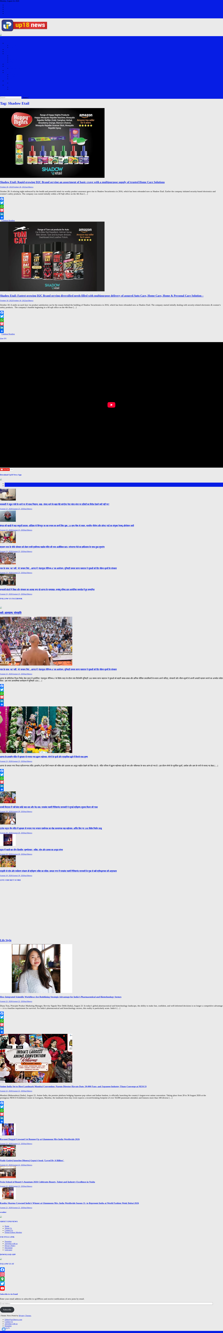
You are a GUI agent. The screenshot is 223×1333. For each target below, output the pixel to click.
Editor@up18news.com (13, 5)
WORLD (12, 56)
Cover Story (13, 45)
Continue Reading (8, 220)
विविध (11, 62)
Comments (9, 486)
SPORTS (8, 70)
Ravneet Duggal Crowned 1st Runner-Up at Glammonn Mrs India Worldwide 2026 (40, 1139)
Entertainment (10, 72)
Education (13, 87)
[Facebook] (111, 199)
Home (7, 1226)
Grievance (8, 1250)
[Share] (111, 218)
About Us (8, 1228)
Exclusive (8, 43)
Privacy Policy (10, 1246)
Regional (8, 54)
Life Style (12, 83)
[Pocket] (111, 210)
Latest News (9, 484)
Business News (15, 68)
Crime (11, 58)
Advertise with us (11, 9)
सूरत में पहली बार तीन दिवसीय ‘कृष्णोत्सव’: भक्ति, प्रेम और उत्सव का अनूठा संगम (31, 850)
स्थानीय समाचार (14, 60)
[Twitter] (111, 203)
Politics (7, 64)
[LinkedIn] (111, 214)
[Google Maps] (111, 1279)
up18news (29, 187)
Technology (13, 89)
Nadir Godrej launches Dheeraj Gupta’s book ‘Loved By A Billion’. (32, 1160)
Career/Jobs (9, 85)
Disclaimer (9, 1248)
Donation (8, 11)
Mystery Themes (25, 1316)
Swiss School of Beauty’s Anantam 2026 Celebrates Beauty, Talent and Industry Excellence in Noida (47, 1182)
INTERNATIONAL (12, 49)
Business (8, 66)
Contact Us (9, 7)
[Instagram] (111, 1274)
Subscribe (7, 1309)
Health (7, 81)
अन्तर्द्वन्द (12, 47)
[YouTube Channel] (111, 1288)
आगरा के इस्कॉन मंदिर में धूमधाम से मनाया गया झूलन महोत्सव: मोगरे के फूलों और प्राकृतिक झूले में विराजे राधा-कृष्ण (44, 757)
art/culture (13, 77)
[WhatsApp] (111, 206)
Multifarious (13, 75)
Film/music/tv (14, 79)
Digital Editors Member (13, 1232)
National (8, 52)
